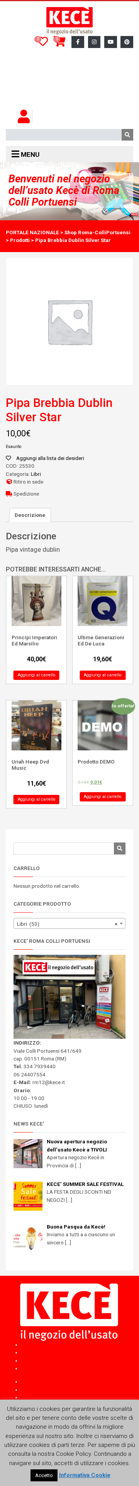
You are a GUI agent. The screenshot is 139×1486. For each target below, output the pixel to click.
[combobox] (69, 923)
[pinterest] (126, 42)
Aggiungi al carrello (36, 675)
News (77, 1397)
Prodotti (20, 240)
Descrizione (30, 515)
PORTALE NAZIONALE (32, 232)
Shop (77, 1381)
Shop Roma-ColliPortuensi (97, 232)
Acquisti (30, 55)
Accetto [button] (44, 1475)
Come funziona (41, 71)
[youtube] (110, 42)
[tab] (30, 515)
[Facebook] (77, 42)
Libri (36, 474)
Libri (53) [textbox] (67, 924)
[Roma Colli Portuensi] (69, 20)
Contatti (30, 102)
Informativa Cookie (84, 1475)
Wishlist (30, 86)
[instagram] (94, 42)
